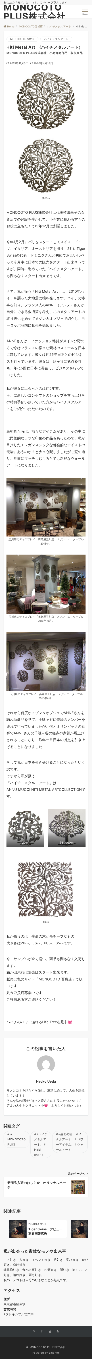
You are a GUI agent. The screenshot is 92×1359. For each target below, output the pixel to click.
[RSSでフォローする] (58, 1331)
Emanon (54, 1352)
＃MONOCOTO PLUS (16, 1139)
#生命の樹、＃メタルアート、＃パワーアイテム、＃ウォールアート (69, 1142)
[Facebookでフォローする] (42, 1331)
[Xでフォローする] (34, 1331)
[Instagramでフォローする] (50, 1331)
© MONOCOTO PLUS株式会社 (46, 1347)
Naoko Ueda (46, 1081)
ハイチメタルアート (56, 39)
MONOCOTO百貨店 (22, 39)
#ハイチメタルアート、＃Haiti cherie (41, 1144)
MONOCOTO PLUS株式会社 (35, 12)
